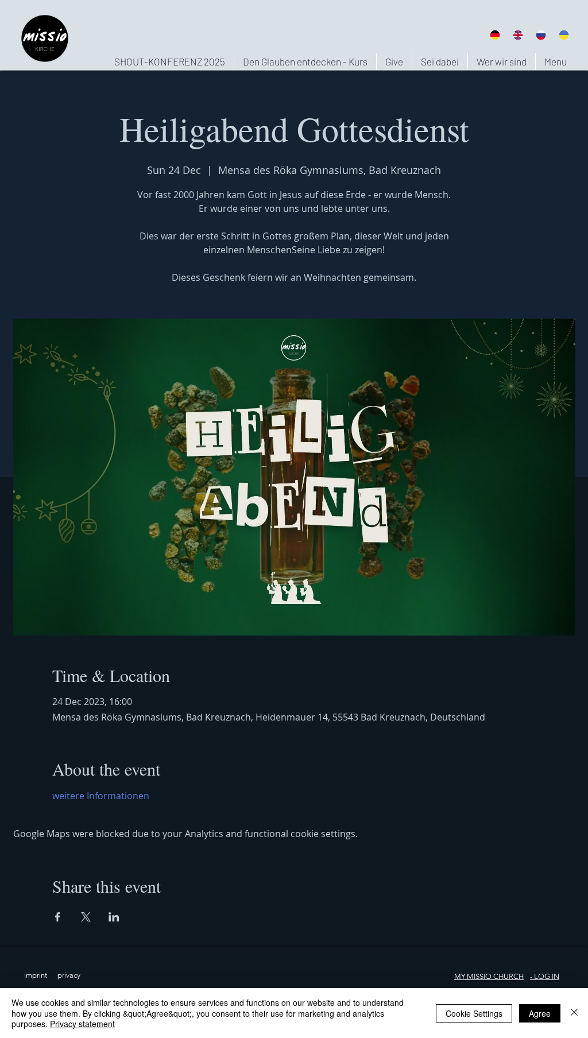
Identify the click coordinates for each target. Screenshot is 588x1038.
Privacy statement (82, 1023)
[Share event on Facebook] (57, 916)
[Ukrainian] (563, 35)
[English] (517, 35)
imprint (35, 975)
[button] (501, 61)
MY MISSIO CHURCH (489, 976)
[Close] (574, 1013)
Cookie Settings (474, 1013)
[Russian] (540, 35)
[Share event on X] (85, 916)
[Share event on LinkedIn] (114, 916)
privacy (68, 975)
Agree (540, 1013)
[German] (494, 35)
